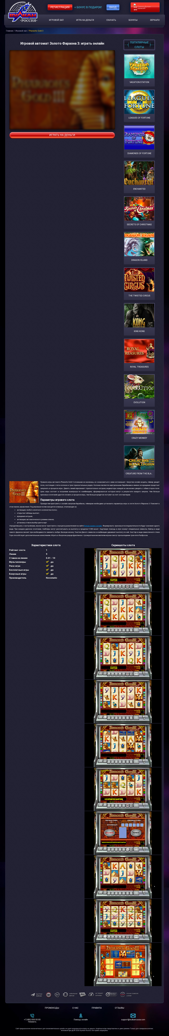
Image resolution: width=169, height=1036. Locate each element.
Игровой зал (56, 20)
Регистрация (60, 7)
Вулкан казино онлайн (93, 526)
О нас (75, 1008)
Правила (97, 1008)
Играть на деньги (62, 135)
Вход (113, 7)
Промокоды (52, 1008)
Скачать (111, 20)
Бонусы (133, 20)
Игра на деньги (85, 20)
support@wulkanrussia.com (133, 1020)
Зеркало (155, 20)
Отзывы (119, 1008)
